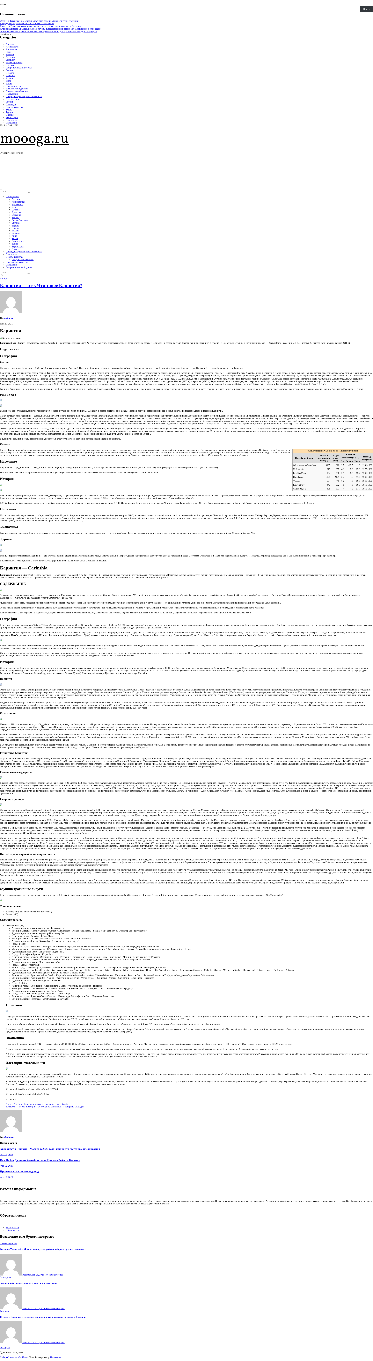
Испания (10, 75)
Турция (9, 112)
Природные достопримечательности (24, 96)
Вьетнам (10, 65)
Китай (9, 83)
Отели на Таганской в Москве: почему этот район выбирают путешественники (39, 21)
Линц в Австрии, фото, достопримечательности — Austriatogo (37, 1104)
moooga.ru (34, 139)
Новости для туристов (17, 88)
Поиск (3, 4)
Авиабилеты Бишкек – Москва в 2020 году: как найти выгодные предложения (50, 1148)
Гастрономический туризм (19, 67)
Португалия (12, 94)
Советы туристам (14, 107)
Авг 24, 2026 (39, 1342)
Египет (9, 70)
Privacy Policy (12, 1227)
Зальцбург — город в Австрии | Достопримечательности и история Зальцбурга (45, 1106)
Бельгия (10, 54)
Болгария (10, 57)
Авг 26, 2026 (38, 1274)
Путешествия (12, 99)
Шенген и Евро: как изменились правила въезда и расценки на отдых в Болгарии (40, 26)
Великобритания (14, 62)
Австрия (10, 44)
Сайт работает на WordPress (14, 1357)
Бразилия (10, 60)
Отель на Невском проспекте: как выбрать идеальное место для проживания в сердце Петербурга (48, 31)
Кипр (8, 81)
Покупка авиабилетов (17, 91)
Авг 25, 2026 (39, 1308)
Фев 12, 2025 (6, 1154)
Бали (8, 52)
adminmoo (8, 318)
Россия (9, 101)
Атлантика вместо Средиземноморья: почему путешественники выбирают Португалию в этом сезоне (50, 29)
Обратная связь (13, 1230)
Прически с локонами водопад (19, 1171)
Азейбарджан (12, 46)
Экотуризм (11, 120)
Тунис (9, 109)
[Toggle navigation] (1, 189)
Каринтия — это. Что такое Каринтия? (41, 285)
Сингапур (11, 104)
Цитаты (10, 115)
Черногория (12, 117)
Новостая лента (13, 86)
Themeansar (55, 1357)
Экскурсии (11, 122)
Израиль (10, 73)
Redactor (26, 1274)
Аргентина (11, 49)
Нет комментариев (54, 1274)
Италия (9, 78)
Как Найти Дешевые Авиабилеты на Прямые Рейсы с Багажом (40, 1160)
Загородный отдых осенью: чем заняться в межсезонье (27, 23)
